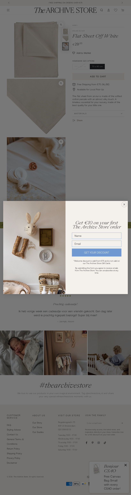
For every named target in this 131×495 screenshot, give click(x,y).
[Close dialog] (124, 204)
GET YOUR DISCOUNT (96, 252)
